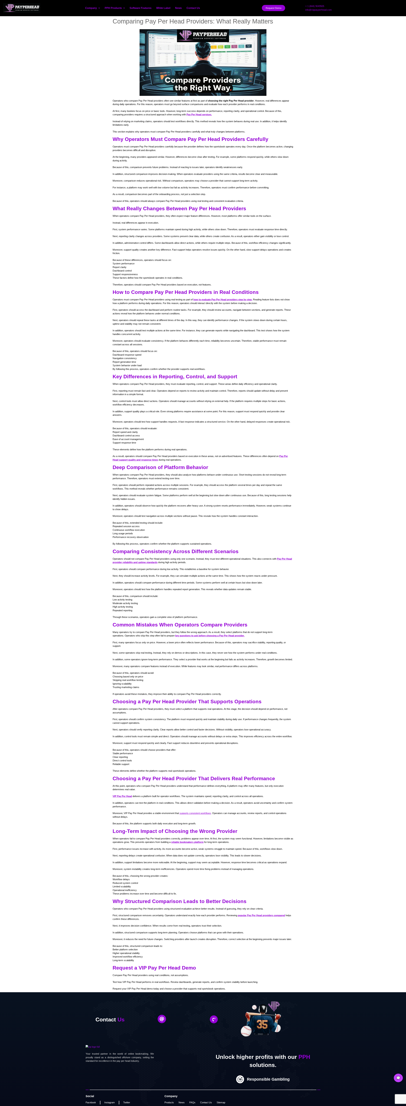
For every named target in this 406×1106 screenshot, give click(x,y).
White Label (163, 8)
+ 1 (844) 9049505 (314, 6)
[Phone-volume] (214, 1019)
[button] (92, 8)
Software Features (140, 8)
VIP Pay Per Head (122, 796)
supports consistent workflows (195, 813)
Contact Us (193, 8)
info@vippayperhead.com (318, 9)
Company (91, 8)
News (178, 8)
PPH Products (113, 8)
